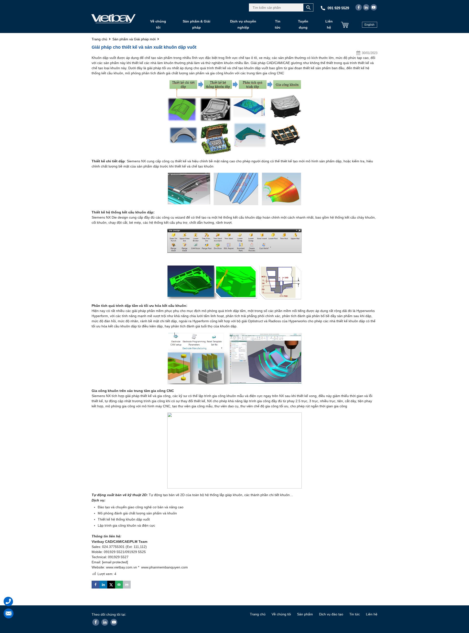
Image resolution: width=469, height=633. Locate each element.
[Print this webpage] (127, 585)
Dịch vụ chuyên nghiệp (243, 24)
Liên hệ (329, 24)
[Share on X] (111, 585)
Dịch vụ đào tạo (331, 614)
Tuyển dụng (303, 24)
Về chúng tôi (158, 24)
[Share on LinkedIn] (103, 585)
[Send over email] (119, 585)
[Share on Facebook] (95, 585)
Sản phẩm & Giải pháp (196, 24)
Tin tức (277, 24)
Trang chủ (258, 614)
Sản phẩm (305, 614)
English (369, 24)
